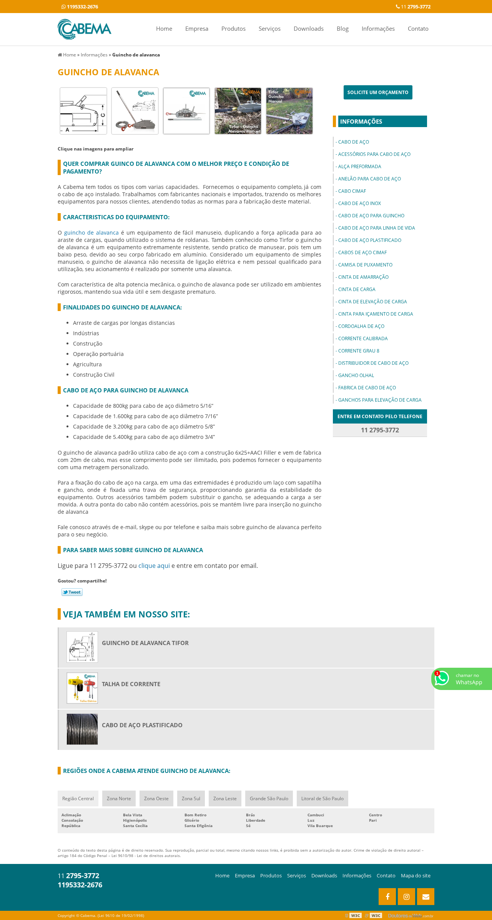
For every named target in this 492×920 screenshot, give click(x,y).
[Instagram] (406, 896)
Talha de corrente (131, 684)
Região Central (78, 798)
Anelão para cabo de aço (369, 178)
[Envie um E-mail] (425, 896)
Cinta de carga (357, 289)
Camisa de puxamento (365, 264)
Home (164, 28)
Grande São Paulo (269, 798)
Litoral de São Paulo (322, 798)
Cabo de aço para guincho (371, 215)
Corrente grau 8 (358, 350)
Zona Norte (119, 798)
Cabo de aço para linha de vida (376, 228)
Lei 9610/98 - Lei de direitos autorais (145, 855)
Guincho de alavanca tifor (145, 643)
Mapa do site (415, 875)
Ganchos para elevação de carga (380, 400)
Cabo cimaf (352, 191)
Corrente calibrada (363, 338)
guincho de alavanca (91, 232)
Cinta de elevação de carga (372, 301)
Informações (378, 28)
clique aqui (154, 565)
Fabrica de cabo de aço (367, 387)
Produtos (233, 28)
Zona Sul (191, 798)
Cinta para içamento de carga (375, 314)
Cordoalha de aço (361, 326)
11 (415, 6)
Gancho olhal (356, 375)
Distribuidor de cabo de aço (373, 363)
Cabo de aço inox (359, 203)
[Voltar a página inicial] (84, 28)
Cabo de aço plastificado (369, 240)
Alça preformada (359, 166)
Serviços (270, 28)
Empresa (196, 28)
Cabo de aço (353, 142)
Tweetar (72, 592)
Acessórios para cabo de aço (374, 154)
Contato (418, 28)
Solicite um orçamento (378, 92)
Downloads (309, 28)
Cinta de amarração (363, 277)
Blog (343, 28)
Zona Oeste (156, 798)
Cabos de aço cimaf (362, 252)
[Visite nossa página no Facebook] (387, 896)
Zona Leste (225, 798)
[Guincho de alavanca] (83, 110)
